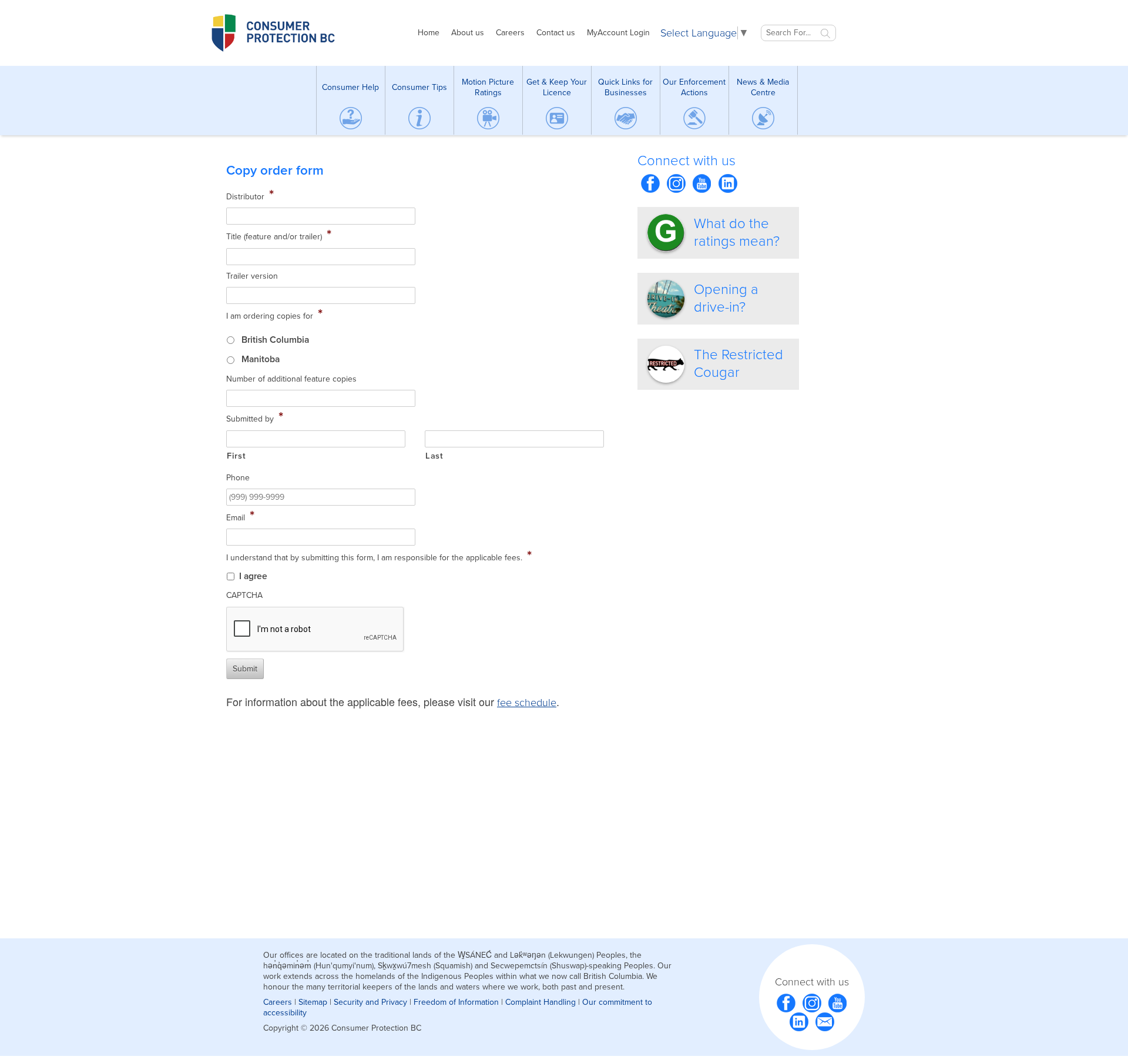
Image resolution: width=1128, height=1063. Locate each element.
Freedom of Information (456, 1002)
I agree (253, 576)
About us (467, 33)
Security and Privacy (370, 1002)
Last (434, 456)
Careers (510, 33)
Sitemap (312, 1002)
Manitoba (260, 359)
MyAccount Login (618, 33)
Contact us (555, 33)
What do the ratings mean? (737, 232)
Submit (245, 669)
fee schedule (526, 702)
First (236, 456)
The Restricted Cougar (738, 363)
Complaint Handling (540, 1002)
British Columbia (275, 340)
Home (428, 33)
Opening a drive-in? (726, 298)
